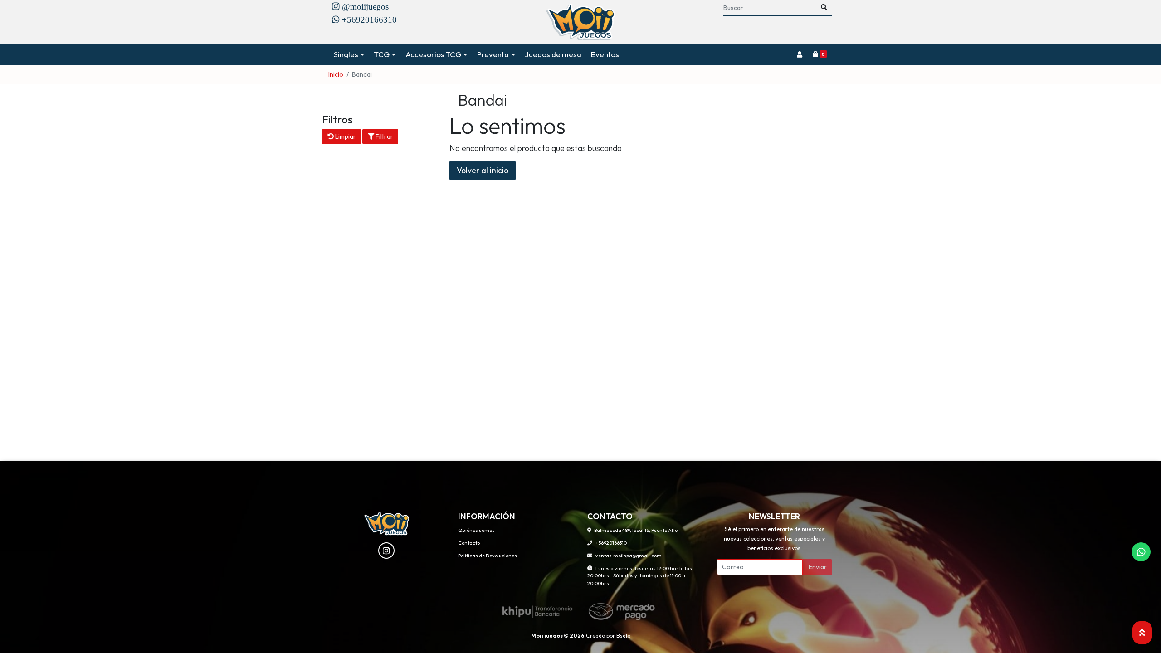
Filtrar (383, 136)
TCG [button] (382, 54)
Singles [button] (346, 54)
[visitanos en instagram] (386, 550)
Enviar (818, 567)
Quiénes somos (476, 530)
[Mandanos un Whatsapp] (1141, 551)
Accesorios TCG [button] (433, 54)
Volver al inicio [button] (482, 170)
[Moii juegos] (580, 22)
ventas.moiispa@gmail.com (628, 555)
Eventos (605, 54)
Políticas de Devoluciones (487, 555)
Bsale (623, 635)
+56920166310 (611, 543)
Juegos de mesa (553, 54)
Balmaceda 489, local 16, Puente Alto (636, 530)
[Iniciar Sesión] (799, 54)
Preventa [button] (493, 54)
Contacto (469, 543)
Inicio (335, 74)
